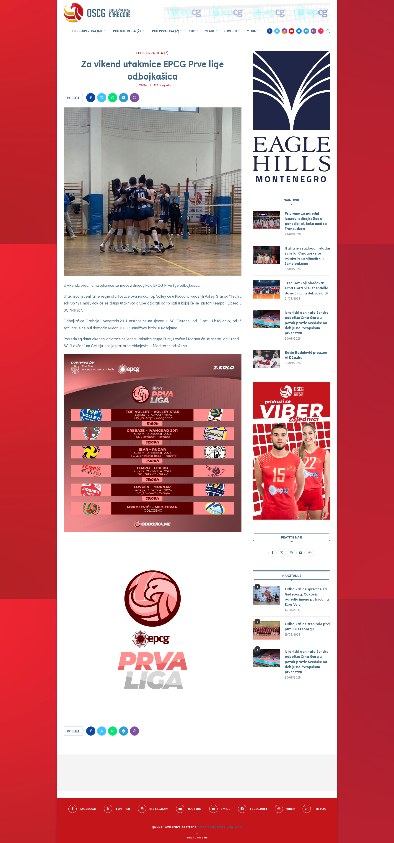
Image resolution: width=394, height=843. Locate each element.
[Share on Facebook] (90, 97)
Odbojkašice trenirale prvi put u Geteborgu (307, 626)
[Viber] (313, 31)
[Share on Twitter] (101, 97)
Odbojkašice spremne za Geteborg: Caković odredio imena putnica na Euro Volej (307, 596)
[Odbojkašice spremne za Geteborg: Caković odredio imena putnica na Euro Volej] (266, 595)
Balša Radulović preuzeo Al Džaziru (306, 354)
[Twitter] (277, 31)
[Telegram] (306, 31)
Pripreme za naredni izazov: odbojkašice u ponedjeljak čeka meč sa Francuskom (306, 221)
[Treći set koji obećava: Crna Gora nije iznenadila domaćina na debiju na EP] (266, 289)
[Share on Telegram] (123, 97)
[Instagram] (284, 31)
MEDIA (251, 31)
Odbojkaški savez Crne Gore (220, 827)
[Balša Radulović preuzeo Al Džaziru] (266, 359)
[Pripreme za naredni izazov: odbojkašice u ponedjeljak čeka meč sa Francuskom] (266, 220)
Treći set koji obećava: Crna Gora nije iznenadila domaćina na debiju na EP (307, 288)
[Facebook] (269, 31)
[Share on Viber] (134, 97)
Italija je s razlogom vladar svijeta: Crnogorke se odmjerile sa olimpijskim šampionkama (307, 255)
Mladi (209, 31)
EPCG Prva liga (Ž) (164, 31)
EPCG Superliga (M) (87, 31)
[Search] (328, 31)
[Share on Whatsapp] (112, 97)
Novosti (230, 31)
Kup (192, 31)
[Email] (299, 31)
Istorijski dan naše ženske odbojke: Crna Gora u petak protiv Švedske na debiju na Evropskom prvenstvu (306, 322)
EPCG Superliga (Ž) (126, 31)
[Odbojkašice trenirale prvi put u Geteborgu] (266, 630)
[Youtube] (291, 31)
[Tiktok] (321, 31)
